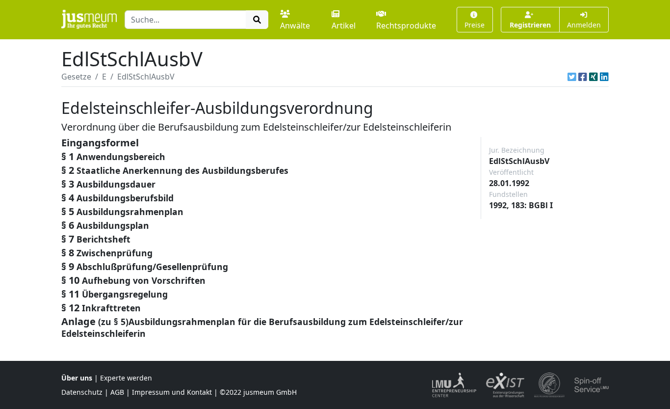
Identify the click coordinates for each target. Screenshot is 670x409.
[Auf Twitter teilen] (571, 76)
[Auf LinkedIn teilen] (604, 76)
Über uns (76, 377)
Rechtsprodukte (406, 25)
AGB (117, 392)
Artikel (344, 25)
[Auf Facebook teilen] (582, 76)
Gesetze (76, 76)
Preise (474, 24)
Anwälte (295, 25)
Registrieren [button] (530, 24)
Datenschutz (82, 392)
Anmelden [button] (584, 24)
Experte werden (126, 377)
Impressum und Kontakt (172, 392)
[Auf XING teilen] (593, 76)
